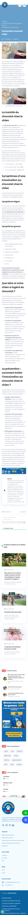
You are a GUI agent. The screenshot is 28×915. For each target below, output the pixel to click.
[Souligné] (7, 522)
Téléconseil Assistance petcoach (11, 843)
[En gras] (3, 522)
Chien (6, 751)
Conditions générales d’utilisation (11, 903)
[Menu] (24, 5)
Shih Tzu (6, 760)
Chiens (16, 755)
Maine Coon (7, 755)
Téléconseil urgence (7, 837)
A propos (4, 855)
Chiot (12, 764)
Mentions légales (6, 898)
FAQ (3, 860)
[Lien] (18, 522)
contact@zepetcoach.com (12, 882)
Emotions (19, 751)
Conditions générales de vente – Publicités (14, 913)
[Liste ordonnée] (11, 522)
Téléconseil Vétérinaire (8, 835)
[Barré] (9, 522)
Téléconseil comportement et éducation (13, 840)
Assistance (5, 846)
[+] (22, 522)
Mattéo (16, 39)
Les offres (4, 858)
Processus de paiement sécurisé (11, 900)
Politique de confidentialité (9, 906)
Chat (12, 751)
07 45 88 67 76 (8, 885)
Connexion (23, 512)
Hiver (5, 764)
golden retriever (16, 760)
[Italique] (5, 522)
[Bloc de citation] (14, 522)
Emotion (19, 764)
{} (20, 522)
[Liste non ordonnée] (13, 522)
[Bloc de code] (16, 522)
